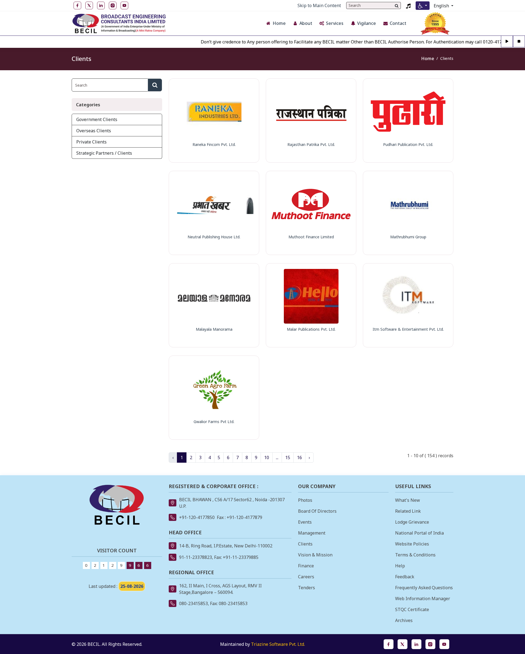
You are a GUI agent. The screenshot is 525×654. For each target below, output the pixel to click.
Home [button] (279, 23)
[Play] (507, 42)
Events (305, 522)
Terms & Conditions (415, 555)
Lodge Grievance (412, 522)
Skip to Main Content (319, 5)
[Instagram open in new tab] (112, 5)
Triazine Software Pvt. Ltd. (278, 644)
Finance (306, 566)
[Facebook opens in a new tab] (388, 644)
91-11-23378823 (195, 557)
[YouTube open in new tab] (124, 5)
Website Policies (412, 544)
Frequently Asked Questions (424, 588)
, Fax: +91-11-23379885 (235, 557)
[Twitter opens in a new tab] (402, 644)
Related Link (408, 511)
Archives (404, 620)
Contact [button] (398, 23)
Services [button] (334, 23)
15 (287, 457)
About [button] (305, 23)
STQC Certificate (412, 609)
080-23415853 (193, 603)
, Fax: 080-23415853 (227, 603)
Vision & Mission (315, 555)
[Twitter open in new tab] (89, 5)
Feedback (404, 577)
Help (400, 566)
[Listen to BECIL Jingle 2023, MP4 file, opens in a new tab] (408, 5)
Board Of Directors (317, 511)
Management (311, 533)
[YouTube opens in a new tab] (444, 644)
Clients (305, 544)
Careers (306, 577)
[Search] (396, 5)
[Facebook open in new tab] (77, 5)
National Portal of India (419, 533)
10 (266, 457)
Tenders (306, 588)
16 (299, 457)
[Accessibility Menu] (423, 5)
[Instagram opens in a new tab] (430, 644)
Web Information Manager (422, 599)
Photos (305, 500)
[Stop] (519, 42)
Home (427, 58)
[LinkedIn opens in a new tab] (416, 644)
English (442, 6)
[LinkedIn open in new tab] (101, 5)
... (277, 457)
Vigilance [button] (366, 23)
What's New (407, 500)
